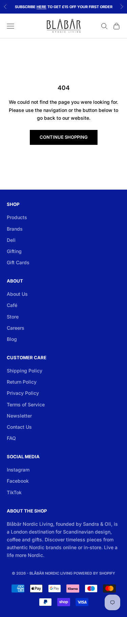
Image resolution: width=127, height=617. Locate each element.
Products (17, 217)
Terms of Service (26, 404)
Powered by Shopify (94, 573)
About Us (17, 294)
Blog (12, 339)
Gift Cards (18, 262)
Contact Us (19, 427)
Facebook (18, 481)
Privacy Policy (23, 393)
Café (12, 305)
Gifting (14, 251)
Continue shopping (64, 137)
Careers (15, 328)
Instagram (18, 470)
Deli (11, 240)
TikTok (14, 492)
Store (13, 317)
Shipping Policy (24, 370)
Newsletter (19, 416)
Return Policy (22, 382)
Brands (15, 229)
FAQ (11, 438)
